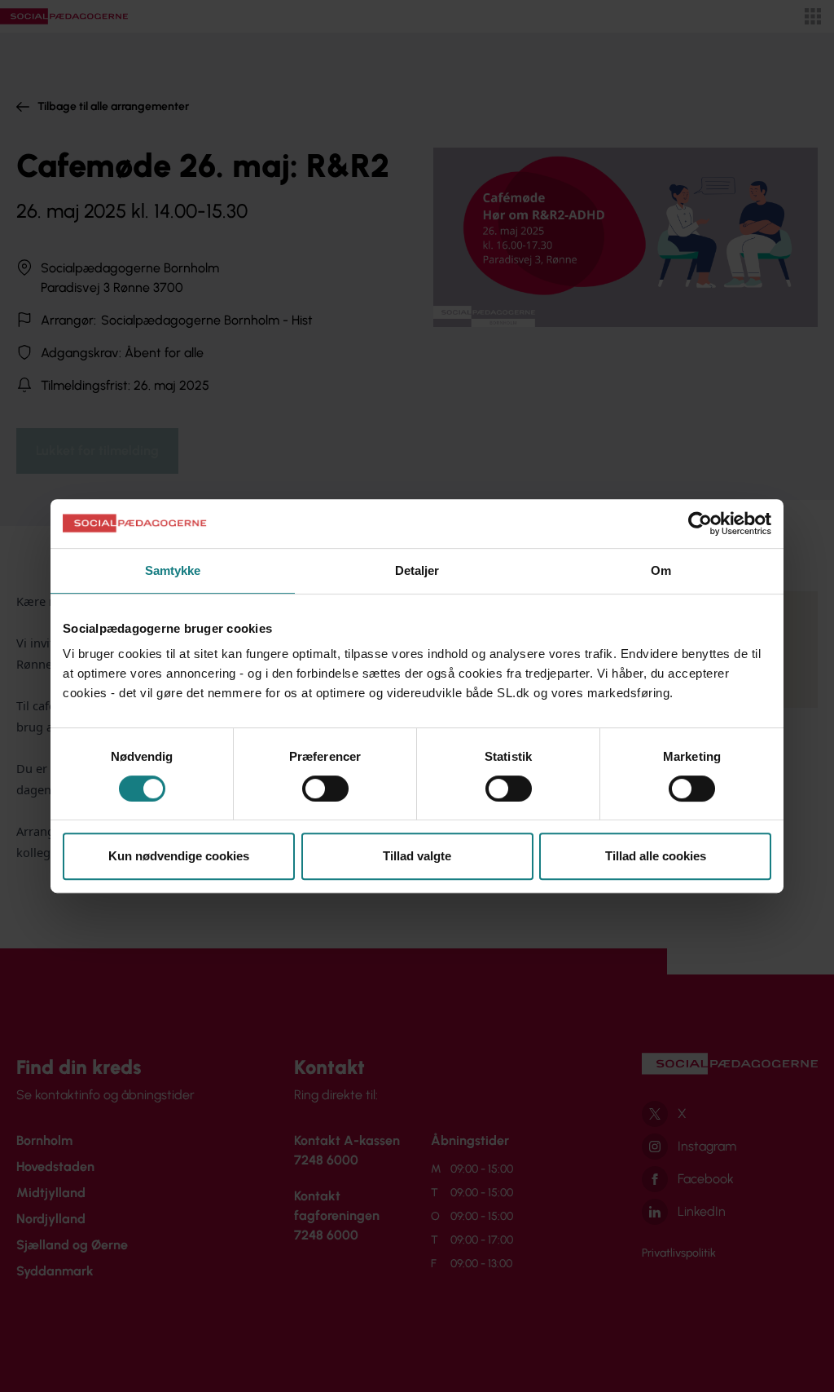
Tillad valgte (417, 856)
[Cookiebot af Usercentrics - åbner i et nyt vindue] (700, 523)
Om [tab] (661, 570)
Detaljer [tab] (417, 570)
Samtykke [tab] (173, 570)
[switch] (325, 789)
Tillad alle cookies (655, 856)
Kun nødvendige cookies (178, 856)
